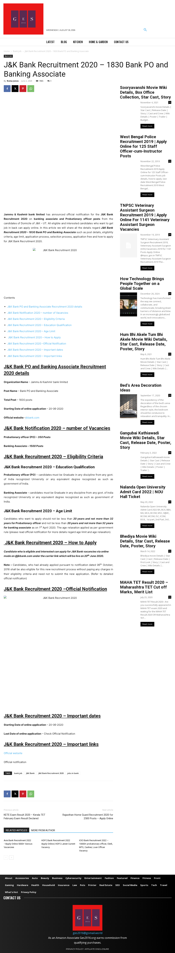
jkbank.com (32, 417)
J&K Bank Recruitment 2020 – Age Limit (31, 331)
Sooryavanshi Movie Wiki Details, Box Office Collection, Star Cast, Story (145, 92)
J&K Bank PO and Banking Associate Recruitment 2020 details (44, 306)
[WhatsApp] (30, 88)
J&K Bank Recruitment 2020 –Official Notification (36, 343)
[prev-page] (6, 857)
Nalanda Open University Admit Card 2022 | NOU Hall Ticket (142, 492)
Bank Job (17, 51)
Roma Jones (13, 81)
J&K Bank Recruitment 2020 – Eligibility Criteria (36, 319)
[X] (15, 88)
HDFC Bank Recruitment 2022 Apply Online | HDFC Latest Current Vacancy (58, 843)
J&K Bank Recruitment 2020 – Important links (34, 356)
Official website (13, 753)
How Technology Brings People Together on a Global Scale (142, 283)
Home (7, 51)
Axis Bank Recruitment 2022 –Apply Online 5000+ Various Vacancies (18, 843)
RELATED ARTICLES (16, 830)
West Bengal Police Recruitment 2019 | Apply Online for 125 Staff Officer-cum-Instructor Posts (143, 146)
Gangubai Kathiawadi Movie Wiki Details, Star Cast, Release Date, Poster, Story (145, 440)
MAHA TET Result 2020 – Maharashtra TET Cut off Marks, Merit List (144, 587)
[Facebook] (7, 88)
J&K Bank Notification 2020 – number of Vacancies (37, 312)
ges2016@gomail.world (87, 933)
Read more (147, 126)
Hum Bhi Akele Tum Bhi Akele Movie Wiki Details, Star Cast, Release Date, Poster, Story (143, 341)
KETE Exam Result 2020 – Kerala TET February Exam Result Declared (24, 816)
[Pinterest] (22, 88)
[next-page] (11, 857)
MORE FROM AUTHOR (43, 830)
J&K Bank (30, 773)
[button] (145, 30)
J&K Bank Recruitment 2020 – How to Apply (34, 337)
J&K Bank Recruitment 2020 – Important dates (35, 349)
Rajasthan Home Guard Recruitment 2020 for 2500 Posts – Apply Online (88, 816)
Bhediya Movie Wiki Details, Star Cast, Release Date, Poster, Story (145, 541)
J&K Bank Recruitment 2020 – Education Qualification (39, 325)
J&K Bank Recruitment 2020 (51, 773)
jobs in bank (73, 773)
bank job (18, 773)
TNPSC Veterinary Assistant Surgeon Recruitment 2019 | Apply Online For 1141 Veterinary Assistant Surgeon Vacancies (145, 217)
